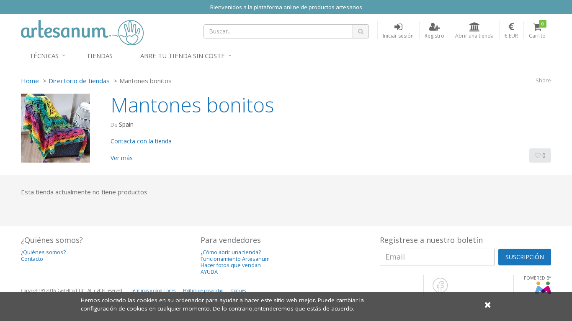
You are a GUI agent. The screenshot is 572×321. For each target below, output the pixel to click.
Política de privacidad (203, 290)
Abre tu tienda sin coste (182, 55)
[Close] (487, 304)
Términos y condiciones (153, 290)
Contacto (32, 258)
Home (30, 80)
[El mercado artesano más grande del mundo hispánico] (82, 32)
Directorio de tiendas (79, 80)
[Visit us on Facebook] (440, 291)
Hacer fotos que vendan (231, 265)
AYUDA (209, 271)
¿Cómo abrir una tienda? (231, 252)
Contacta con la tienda (141, 141)
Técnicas (44, 55)
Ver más (122, 158)
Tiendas (99, 55)
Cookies (238, 290)
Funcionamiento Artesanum (235, 258)
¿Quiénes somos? (43, 252)
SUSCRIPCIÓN (524, 257)
